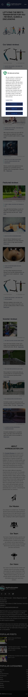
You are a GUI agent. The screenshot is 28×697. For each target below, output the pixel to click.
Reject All (14, 108)
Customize (14, 104)
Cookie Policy (9, 100)
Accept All (14, 113)
